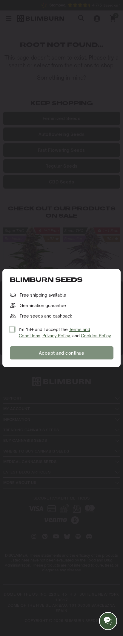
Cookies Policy (96, 335)
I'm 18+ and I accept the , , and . (65, 332)
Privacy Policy (56, 335)
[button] (108, 621)
